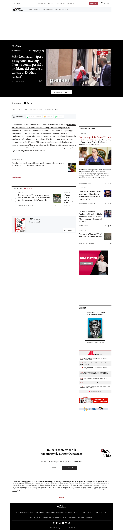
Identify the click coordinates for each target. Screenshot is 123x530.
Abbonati (93, 3)
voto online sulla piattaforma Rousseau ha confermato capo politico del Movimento (44, 127)
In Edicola (40, 3)
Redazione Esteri (85, 183)
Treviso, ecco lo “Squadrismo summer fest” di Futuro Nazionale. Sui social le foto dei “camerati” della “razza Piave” (34, 197)
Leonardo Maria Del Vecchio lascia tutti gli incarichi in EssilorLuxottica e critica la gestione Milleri (90, 195)
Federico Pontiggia (86, 243)
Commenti (17, 103)
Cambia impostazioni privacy (55, 512)
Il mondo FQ (70, 3)
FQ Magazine (58, 3)
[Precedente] (14, 200)
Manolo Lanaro (18, 81)
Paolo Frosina (70, 206)
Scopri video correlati (61, 92)
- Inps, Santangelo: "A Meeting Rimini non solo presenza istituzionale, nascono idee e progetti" (93, 368)
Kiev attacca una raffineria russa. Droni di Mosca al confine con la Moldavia (95, 141)
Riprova (61, 497)
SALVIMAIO (34, 218)
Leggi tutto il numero (95, 342)
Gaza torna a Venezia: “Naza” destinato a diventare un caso (90, 235)
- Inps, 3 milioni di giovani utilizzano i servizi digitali (95, 383)
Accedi (53, 468)
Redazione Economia (87, 203)
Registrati (69, 468)
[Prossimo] (74, 200)
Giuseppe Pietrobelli (25, 205)
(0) (60, 205)
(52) (43, 81)
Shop (64, 3)
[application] (78, 67)
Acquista (69, 230)
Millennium (50, 3)
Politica (16, 46)
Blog (45, 3)
